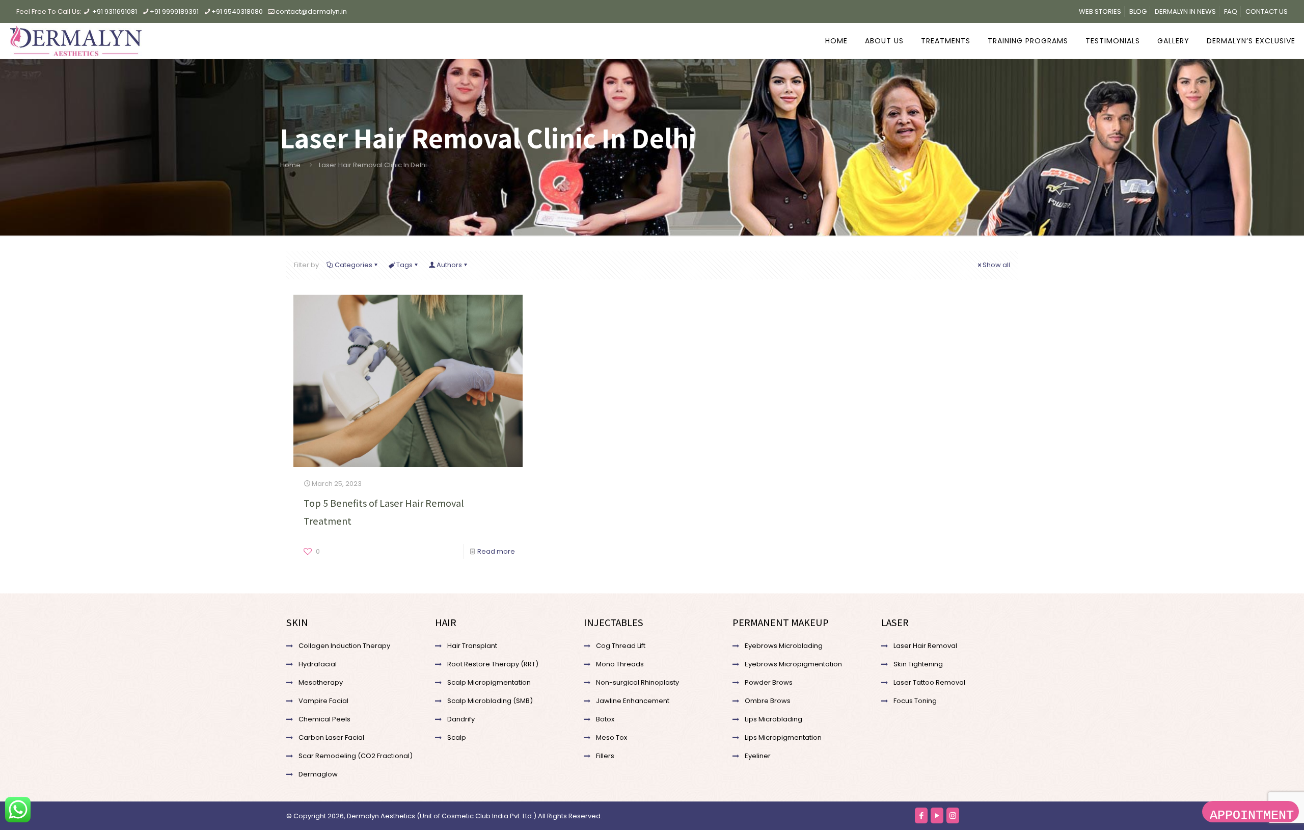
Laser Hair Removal (925, 646)
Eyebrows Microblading (784, 646)
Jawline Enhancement (632, 701)
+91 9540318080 (237, 11)
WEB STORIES (1100, 11)
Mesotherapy (320, 682)
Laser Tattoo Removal (929, 682)
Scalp (456, 737)
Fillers (605, 756)
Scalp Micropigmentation (489, 682)
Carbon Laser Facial (331, 737)
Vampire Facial (323, 701)
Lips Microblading (773, 719)
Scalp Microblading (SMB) (490, 701)
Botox (605, 719)
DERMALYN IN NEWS (1185, 11)
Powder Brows (769, 682)
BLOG (1138, 11)
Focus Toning (915, 701)
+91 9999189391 (174, 11)
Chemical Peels (324, 719)
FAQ (1230, 11)
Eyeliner (758, 756)
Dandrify (461, 719)
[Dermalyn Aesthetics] (76, 41)
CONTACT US (1266, 11)
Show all (996, 265)
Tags (404, 265)
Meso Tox (611, 737)
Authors (449, 265)
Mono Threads (620, 664)
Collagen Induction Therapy (344, 646)
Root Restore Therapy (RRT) (492, 664)
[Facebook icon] (921, 815)
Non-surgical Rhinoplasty (637, 682)
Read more (496, 551)
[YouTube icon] (937, 815)
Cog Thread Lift (620, 646)
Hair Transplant (472, 646)
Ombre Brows (768, 701)
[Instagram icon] (952, 815)
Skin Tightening (918, 664)
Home (290, 165)
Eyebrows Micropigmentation (793, 664)
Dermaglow (318, 774)
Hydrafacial (317, 664)
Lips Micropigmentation (783, 737)
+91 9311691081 (114, 11)
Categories (353, 265)
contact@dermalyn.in (311, 11)
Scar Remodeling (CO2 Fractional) (355, 756)
